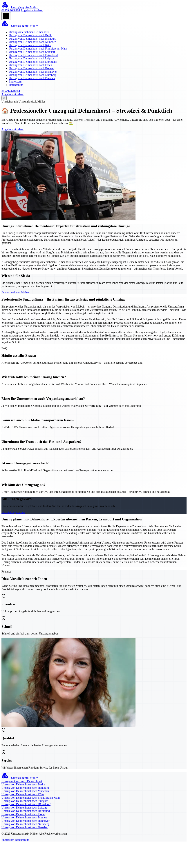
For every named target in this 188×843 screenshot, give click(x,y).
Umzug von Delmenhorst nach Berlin (30, 35)
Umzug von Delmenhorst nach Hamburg (32, 38)
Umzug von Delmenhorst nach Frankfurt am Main (38, 48)
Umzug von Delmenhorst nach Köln (30, 45)
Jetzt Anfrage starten (13, 512)
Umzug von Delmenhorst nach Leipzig (31, 58)
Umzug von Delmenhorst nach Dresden (32, 78)
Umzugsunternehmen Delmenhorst (29, 32)
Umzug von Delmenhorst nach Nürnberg (32, 74)
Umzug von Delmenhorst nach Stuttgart (32, 51)
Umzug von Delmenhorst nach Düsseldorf (33, 55)
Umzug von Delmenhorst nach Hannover (33, 71)
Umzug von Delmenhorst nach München (32, 41)
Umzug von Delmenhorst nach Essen (30, 65)
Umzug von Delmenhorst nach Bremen (31, 68)
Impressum (15, 81)
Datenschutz (16, 84)
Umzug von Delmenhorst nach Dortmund (33, 61)
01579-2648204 (10, 10)
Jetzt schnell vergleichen (15, 292)
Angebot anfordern (32, 10)
